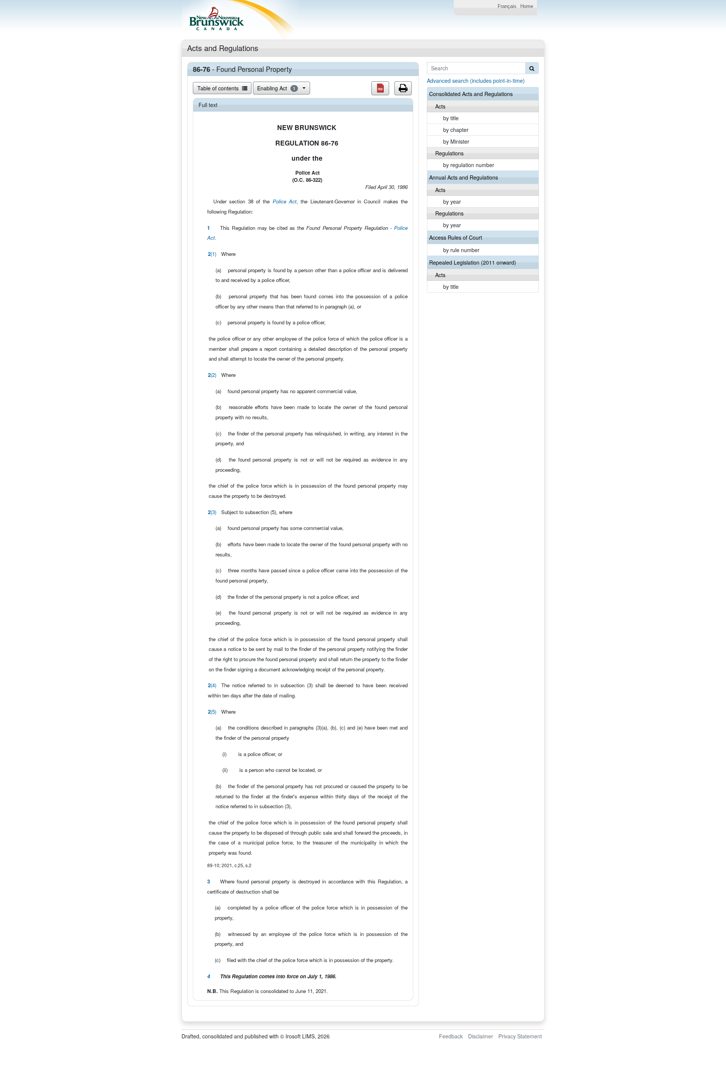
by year (452, 201)
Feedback (451, 1036)
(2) (212, 374)
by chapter (455, 129)
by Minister (456, 141)
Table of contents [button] (218, 88)
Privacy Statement (520, 1036)
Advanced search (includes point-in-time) (476, 80)
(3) (212, 512)
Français (507, 6)
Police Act (284, 201)
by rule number (461, 250)
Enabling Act (276, 88)
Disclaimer (480, 1036)
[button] (380, 88)
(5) (212, 711)
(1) (212, 253)
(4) (212, 685)
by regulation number (468, 165)
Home (526, 6)
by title (451, 118)
